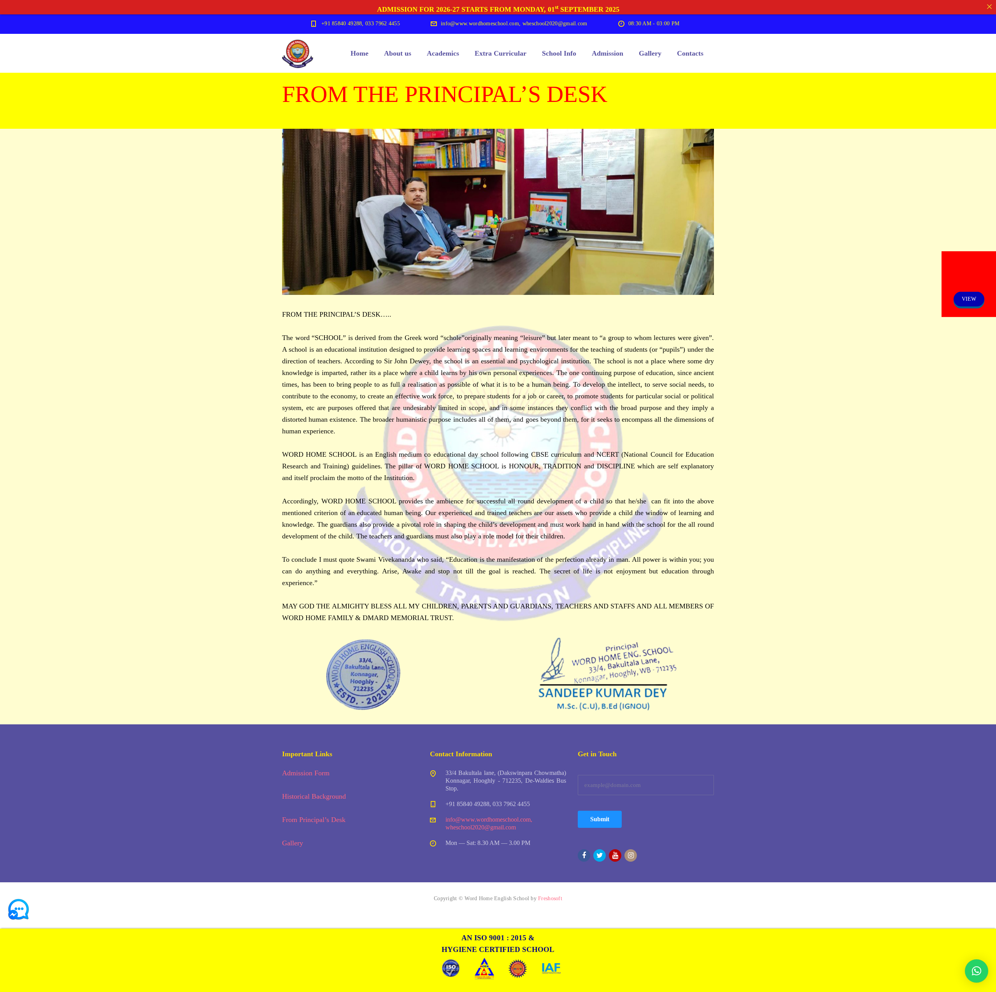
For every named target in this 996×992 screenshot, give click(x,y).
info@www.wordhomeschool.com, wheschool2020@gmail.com (514, 23)
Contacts (690, 53)
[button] (976, 971)
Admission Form (306, 773)
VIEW (969, 299)
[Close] (989, 6)
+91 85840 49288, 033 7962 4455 (360, 23)
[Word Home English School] (297, 53)
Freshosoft (550, 898)
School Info (559, 53)
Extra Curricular (500, 53)
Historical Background (314, 796)
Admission (607, 53)
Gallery (650, 53)
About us (397, 53)
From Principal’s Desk (313, 820)
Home (359, 53)
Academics (443, 53)
